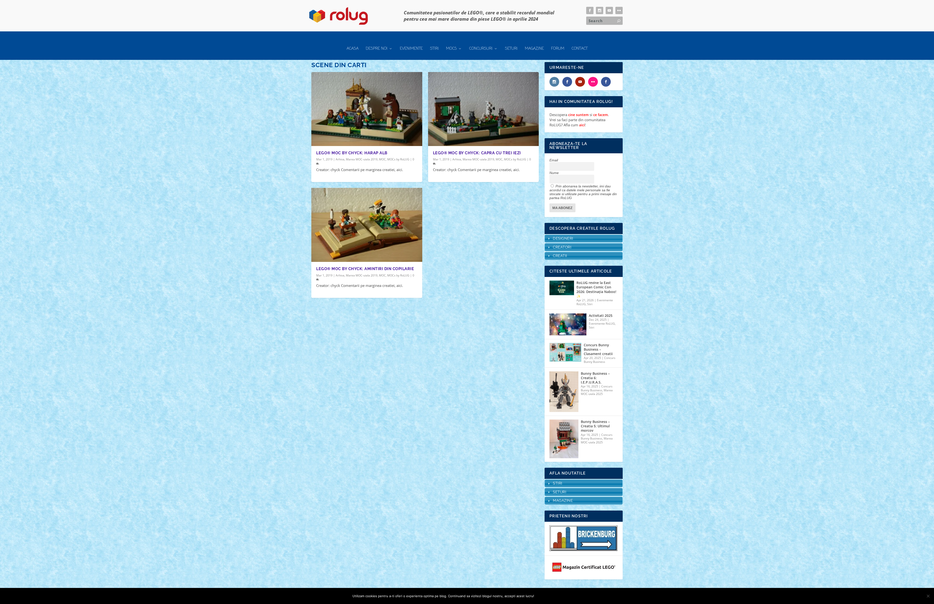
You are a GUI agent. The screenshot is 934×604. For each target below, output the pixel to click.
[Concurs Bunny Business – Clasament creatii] (565, 352)
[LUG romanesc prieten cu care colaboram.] (583, 549)
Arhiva (340, 159)
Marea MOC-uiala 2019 (361, 159)
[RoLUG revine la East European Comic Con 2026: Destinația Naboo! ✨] (561, 288)
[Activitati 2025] (567, 324)
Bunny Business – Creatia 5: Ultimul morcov (595, 426)
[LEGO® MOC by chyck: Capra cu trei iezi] (483, 109)
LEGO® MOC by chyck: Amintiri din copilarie (365, 268)
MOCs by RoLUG (398, 159)
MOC (382, 159)
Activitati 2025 (600, 315)
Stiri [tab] (557, 483)
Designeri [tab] (563, 238)
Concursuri (481, 49)
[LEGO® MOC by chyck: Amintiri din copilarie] (366, 225)
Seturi (511, 49)
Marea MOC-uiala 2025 (597, 392)
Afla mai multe (565, 596)
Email (553, 160)
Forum (557, 49)
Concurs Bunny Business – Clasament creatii (598, 349)
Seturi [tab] (559, 492)
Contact (580, 49)
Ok (541, 596)
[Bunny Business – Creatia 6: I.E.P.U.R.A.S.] (563, 391)
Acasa (353, 49)
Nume (554, 173)
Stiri (434, 49)
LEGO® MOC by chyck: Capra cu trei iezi (477, 153)
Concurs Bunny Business (599, 360)
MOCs (451, 49)
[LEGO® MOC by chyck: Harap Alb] (366, 109)
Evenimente (411, 49)
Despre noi (376, 49)
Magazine (534, 49)
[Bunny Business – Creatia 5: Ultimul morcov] (563, 439)
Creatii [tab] (560, 256)
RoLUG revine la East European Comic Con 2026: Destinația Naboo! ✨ (596, 289)
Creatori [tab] (562, 247)
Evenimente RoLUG (602, 323)
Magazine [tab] (563, 500)
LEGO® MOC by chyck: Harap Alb (351, 153)
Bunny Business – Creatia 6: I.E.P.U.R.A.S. (595, 377)
